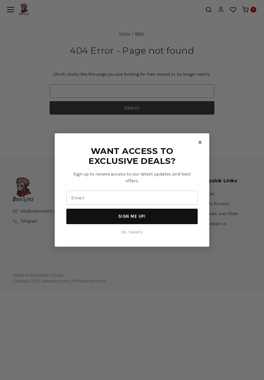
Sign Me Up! (132, 216)
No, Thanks (132, 232)
